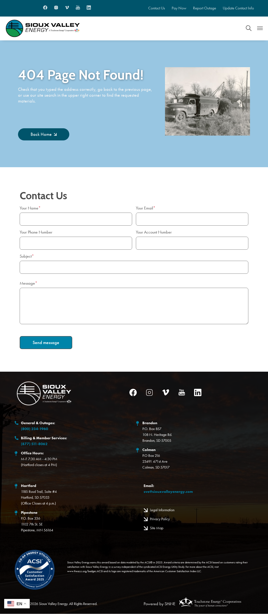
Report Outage (204, 8)
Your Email (144, 208)
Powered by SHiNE (159, 603)
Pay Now (179, 8)
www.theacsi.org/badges (81, 571)
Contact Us (156, 8)
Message (27, 283)
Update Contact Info (238, 8)
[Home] (42, 28)
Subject (26, 256)
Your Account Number (154, 232)
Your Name (29, 208)
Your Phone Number (36, 232)
